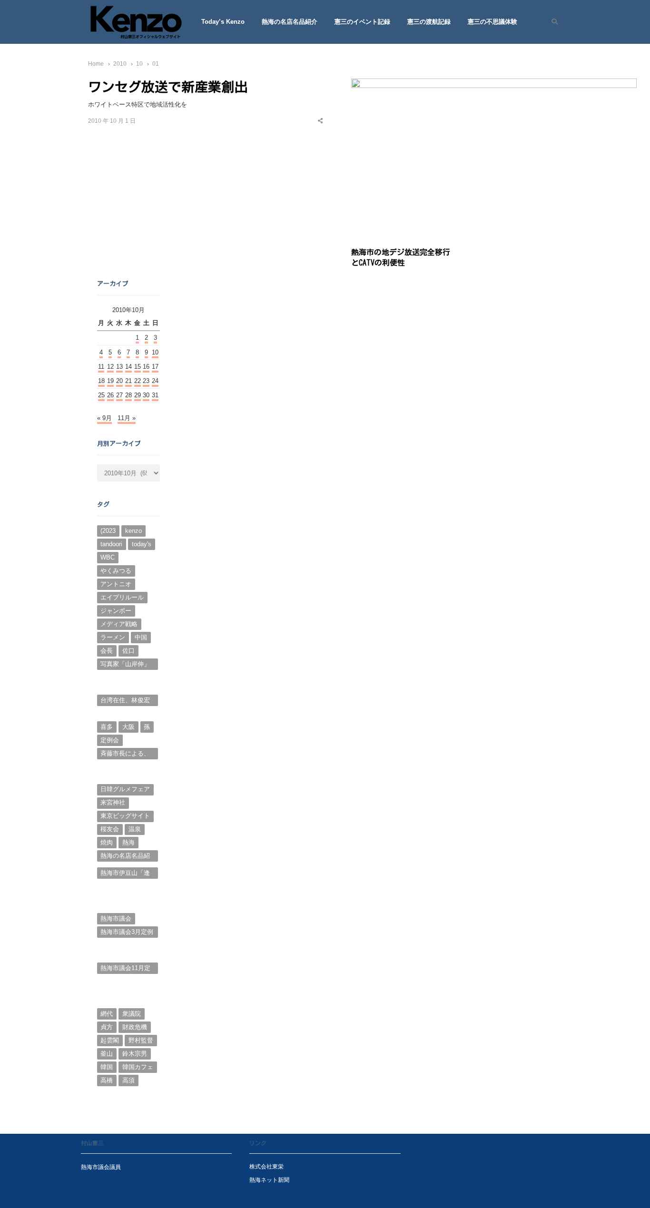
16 (146, 366)
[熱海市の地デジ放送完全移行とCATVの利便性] (494, 84)
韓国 (106, 1067)
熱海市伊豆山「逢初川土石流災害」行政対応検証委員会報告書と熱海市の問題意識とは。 (125, 874)
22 (137, 380)
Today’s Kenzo (223, 21)
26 (110, 395)
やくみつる (115, 570)
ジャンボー (115, 610)
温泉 (134, 829)
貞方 (106, 1027)
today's (141, 544)
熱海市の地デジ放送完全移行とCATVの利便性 (400, 257)
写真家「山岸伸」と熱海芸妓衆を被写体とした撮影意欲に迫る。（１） (125, 665)
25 (101, 395)
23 (146, 380)
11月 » (127, 418)
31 (155, 395)
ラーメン (112, 637)
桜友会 (109, 829)
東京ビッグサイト (125, 815)
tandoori (111, 544)
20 (119, 380)
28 (128, 395)
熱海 (128, 842)
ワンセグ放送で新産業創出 (168, 86)
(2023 (108, 530)
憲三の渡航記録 (429, 21)
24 (155, 380)
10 (155, 352)
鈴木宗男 (134, 1053)
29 (137, 395)
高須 (128, 1080)
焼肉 (106, 842)
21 (128, 380)
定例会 (109, 740)
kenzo (133, 530)
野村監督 (140, 1040)
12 (110, 366)
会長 (106, 650)
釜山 (106, 1053)
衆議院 (131, 1013)
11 (101, 366)
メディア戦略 (119, 624)
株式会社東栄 (266, 1166)
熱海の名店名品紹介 (289, 21)
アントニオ (115, 584)
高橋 (106, 1080)
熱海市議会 (115, 918)
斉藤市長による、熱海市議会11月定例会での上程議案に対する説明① (125, 754)
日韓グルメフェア (125, 789)
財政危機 (134, 1027)
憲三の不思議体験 (492, 21)
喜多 (106, 726)
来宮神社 (112, 802)
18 (101, 380)
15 (137, 366)
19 (110, 380)
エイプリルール (122, 597)
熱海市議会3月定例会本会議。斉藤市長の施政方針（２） (126, 933)
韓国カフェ (137, 1067)
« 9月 (104, 418)
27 (119, 395)
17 (155, 366)
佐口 (128, 650)
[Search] (551, 22)
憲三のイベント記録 (362, 21)
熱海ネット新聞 (269, 1180)
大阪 (128, 726)
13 (119, 366)
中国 (141, 637)
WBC (107, 557)
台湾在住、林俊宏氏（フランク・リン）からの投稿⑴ (125, 701)
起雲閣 (109, 1040)
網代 (106, 1013)
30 (146, 395)
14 (128, 366)
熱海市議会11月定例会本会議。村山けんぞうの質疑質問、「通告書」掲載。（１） (125, 969)
